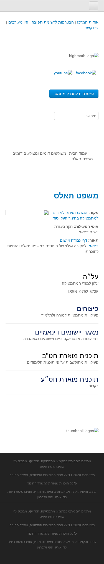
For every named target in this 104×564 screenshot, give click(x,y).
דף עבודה (79, 240)
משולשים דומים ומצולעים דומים (39, 153)
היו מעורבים (18, 22)
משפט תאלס (76, 196)
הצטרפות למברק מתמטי (74, 93)
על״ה (90, 276)
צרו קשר (91, 27)
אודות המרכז (87, 22)
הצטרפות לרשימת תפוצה (52, 22)
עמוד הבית (78, 153)
